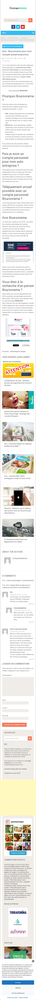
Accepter (18, 982)
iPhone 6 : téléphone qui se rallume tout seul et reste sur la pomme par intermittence (17, 510)
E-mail (4, 708)
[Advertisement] (18, 797)
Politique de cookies (12, 997)
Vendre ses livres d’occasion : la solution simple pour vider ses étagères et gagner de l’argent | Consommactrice (18, 870)
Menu (4, 33)
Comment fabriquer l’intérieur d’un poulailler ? (16, 890)
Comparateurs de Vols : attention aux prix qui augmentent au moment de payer (18, 383)
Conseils (23, 38)
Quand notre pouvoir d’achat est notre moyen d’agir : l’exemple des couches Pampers (17, 413)
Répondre (31, 604)
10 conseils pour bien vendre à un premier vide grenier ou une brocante (17, 875)
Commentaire (7, 675)
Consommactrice (9, 58)
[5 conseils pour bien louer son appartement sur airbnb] (18, 528)
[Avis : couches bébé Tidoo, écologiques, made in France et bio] (18, 463)
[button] (33, 961)
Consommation (13, 38)
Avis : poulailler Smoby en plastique (17, 883)
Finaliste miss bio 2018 (12, 773)
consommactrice (20, 558)
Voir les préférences (18, 993)
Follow (27, 345)
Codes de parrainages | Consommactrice (20, 580)
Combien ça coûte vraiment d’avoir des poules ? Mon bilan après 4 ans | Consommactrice (17, 880)
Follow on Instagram (18, 853)
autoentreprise (15, 351)
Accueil (3, 38)
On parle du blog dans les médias (15, 769)
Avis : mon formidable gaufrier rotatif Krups (16, 865)
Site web (5, 716)
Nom (4, 700)
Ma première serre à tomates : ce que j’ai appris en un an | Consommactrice (18, 894)
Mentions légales (23, 997)
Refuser (18, 988)
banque (23, 351)
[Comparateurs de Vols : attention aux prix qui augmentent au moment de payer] (18, 369)
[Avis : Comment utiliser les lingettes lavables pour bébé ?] (18, 431)
